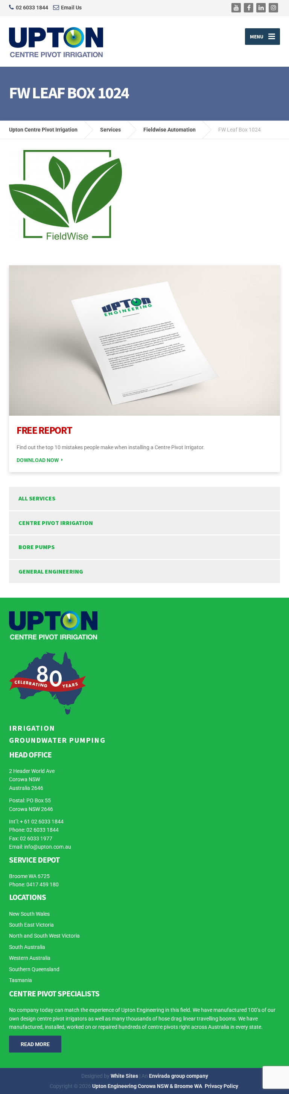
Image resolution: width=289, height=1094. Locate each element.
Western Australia (29, 958)
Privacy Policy (221, 1086)
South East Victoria (31, 925)
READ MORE (35, 1044)
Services (110, 130)
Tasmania (20, 980)
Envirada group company (178, 1076)
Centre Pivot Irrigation (55, 522)
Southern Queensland (34, 969)
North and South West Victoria (44, 936)
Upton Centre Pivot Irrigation (43, 130)
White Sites (124, 1076)
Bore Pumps (36, 547)
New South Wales (29, 914)
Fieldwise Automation (169, 130)
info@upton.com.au (47, 847)
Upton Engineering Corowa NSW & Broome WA (147, 1086)
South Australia (27, 947)
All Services (36, 498)
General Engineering (50, 571)
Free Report (44, 430)
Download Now (38, 460)
